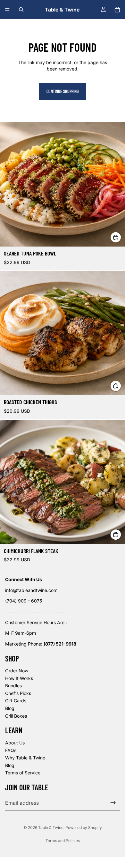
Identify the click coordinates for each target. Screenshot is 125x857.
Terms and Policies (63, 840)
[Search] (21, 10)
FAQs (10, 750)
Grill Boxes (16, 716)
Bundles (13, 685)
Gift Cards (15, 701)
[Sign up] (113, 802)
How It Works (19, 678)
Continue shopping (62, 91)
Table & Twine (50, 827)
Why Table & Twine (25, 757)
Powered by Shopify (83, 827)
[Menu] (7, 9)
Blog (9, 708)
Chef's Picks (18, 693)
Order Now (16, 670)
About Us (15, 742)
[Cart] (117, 10)
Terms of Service (22, 773)
